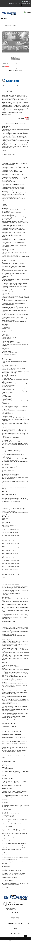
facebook (17, 913)
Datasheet (21, 118)
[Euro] (27, 1)
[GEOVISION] (10, 80)
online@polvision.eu (15, 3)
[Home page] (8, 13)
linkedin (12, 913)
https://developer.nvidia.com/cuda (10, 679)
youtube (15, 913)
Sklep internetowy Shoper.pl (15, 941)
